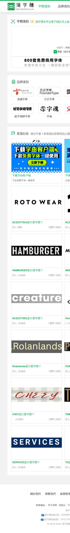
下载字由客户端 (21, 175)
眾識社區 (23, 134)
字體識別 (44, 6)
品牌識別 (64, 6)
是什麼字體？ (27, 222)
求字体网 (52, 505)
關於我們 (35, 493)
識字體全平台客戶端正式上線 (52, 21)
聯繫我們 (50, 493)
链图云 (62, 505)
